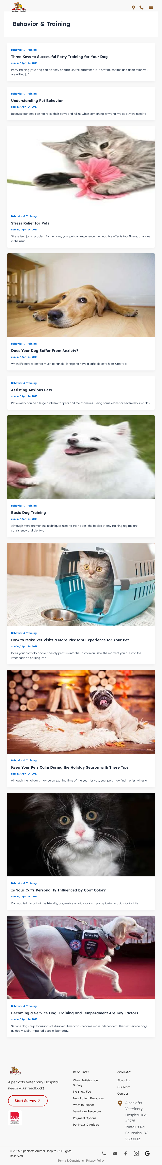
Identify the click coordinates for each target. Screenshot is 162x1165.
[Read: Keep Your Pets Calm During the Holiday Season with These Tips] (81, 711)
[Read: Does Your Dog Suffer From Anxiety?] (81, 295)
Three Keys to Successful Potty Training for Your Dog (59, 56)
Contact (122, 1093)
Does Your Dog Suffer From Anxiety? (44, 350)
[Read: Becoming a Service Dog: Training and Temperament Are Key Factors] (81, 957)
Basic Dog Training (28, 512)
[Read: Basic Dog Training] (81, 457)
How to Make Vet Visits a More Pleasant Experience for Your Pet (70, 640)
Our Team (123, 1087)
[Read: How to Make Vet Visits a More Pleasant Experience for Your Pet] (81, 584)
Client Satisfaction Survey (85, 1082)
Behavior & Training (24, 49)
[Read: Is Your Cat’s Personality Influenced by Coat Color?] (81, 834)
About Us (123, 1080)
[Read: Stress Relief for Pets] (81, 167)
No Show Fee (82, 1091)
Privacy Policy (95, 1160)
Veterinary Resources (87, 1111)
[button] (150, 7)
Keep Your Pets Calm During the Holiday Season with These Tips (69, 767)
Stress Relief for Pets (30, 223)
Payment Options (84, 1118)
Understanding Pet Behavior (37, 100)
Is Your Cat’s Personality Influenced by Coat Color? (58, 890)
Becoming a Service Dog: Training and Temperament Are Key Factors (74, 1013)
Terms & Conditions (71, 1160)
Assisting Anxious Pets (31, 390)
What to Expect (83, 1105)
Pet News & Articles (86, 1124)
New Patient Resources (88, 1098)
